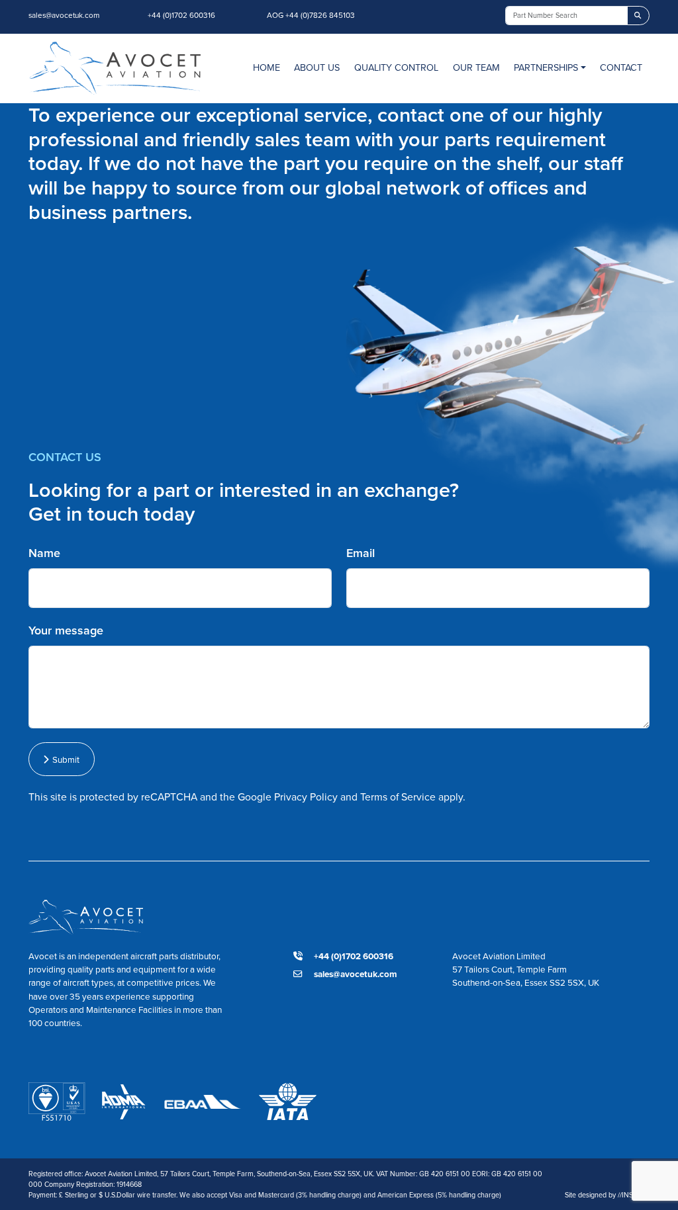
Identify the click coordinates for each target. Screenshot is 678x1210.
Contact (621, 67)
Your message (65, 630)
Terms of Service (398, 796)
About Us (317, 67)
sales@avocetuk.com (63, 15)
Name (44, 553)
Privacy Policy (306, 796)
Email (360, 553)
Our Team (476, 67)
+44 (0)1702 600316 (181, 15)
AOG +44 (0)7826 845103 (311, 15)
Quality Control (396, 67)
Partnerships (546, 67)
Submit (63, 759)
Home (266, 67)
